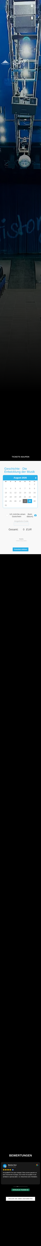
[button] (36, 62)
